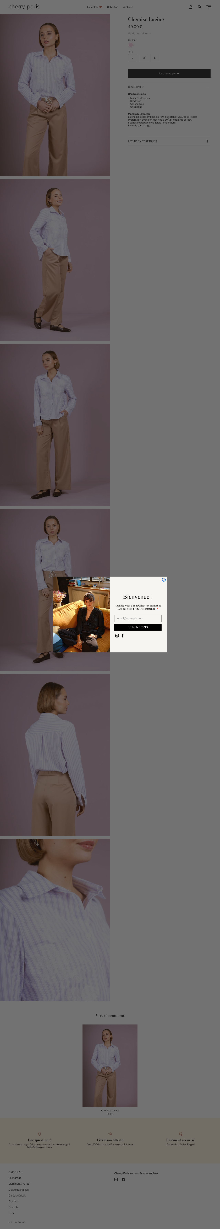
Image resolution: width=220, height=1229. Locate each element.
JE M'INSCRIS (138, 627)
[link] (117, 635)
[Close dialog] (164, 579)
